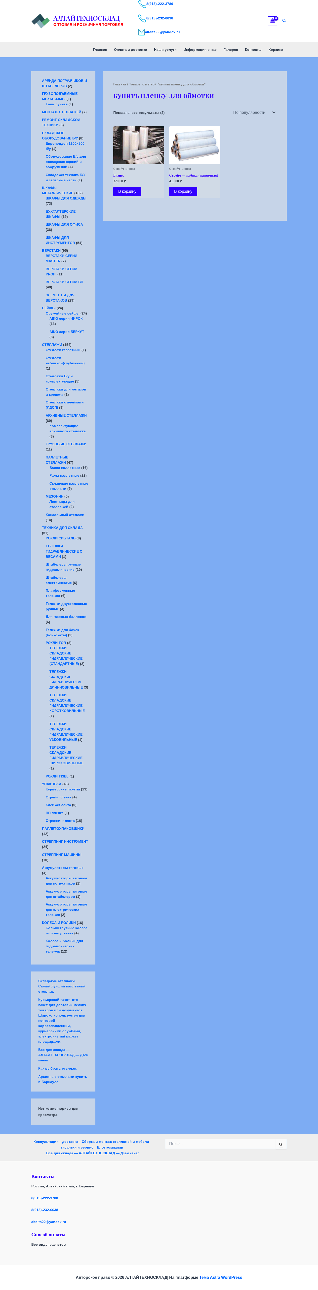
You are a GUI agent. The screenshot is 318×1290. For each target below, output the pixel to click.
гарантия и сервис (77, 1147)
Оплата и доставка (130, 50)
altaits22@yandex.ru (162, 32)
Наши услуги (165, 50)
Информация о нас (200, 50)
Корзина (276, 50)
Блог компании (110, 1147)
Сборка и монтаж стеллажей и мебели (115, 1142)
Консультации (46, 1142)
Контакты (253, 50)
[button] (284, 21)
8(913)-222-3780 (159, 4)
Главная (100, 50)
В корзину (127, 191)
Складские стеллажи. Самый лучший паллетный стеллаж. (61, 986)
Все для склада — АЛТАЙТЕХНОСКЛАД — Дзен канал (63, 1055)
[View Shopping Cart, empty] (272, 20)
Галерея (231, 50)
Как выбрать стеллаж (57, 1068)
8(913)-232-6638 (159, 18)
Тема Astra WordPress (220, 1277)
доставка (70, 1142)
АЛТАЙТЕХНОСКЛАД (86, 18)
